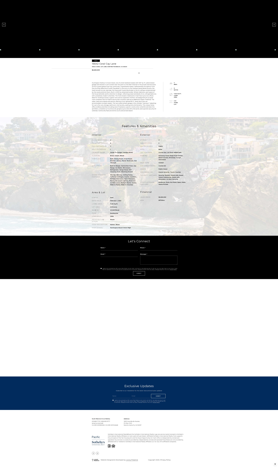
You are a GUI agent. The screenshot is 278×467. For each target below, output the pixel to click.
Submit (139, 273)
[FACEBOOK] (93, 453)
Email (102, 254)
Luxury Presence (132, 460)
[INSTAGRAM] (97, 453)
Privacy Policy (173, 269)
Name (103, 247)
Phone (142, 247)
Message (143, 254)
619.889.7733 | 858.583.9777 (101, 421)
